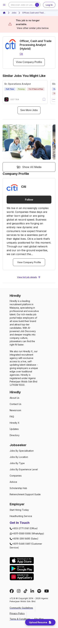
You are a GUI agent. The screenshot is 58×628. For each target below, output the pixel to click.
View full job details (27, 277)
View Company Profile (29, 62)
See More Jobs (29, 110)
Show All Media (31, 167)
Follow (29, 199)
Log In (49, 5)
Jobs (14, 13)
